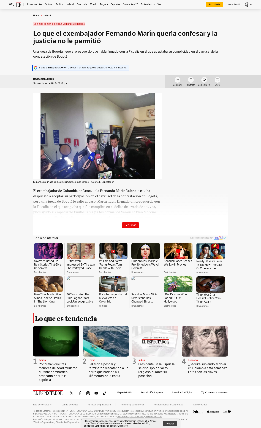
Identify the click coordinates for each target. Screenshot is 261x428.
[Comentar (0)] (204, 80)
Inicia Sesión (234, 4)
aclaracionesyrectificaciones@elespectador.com (139, 416)
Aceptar (170, 423)
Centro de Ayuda (70, 404)
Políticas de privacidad (99, 404)
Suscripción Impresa (152, 392)
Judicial (42, 360)
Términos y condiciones (132, 404)
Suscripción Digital (182, 392)
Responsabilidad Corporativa (168, 404)
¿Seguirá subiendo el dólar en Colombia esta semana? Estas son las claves (207, 368)
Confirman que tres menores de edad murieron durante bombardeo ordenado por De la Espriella (58, 372)
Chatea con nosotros (216, 392)
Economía (193, 360)
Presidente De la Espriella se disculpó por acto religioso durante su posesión (156, 370)
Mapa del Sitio (124, 392)
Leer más (130, 225)
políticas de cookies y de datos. (113, 425)
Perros (92, 360)
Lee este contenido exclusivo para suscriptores (59, 23)
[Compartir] (177, 80)
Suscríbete (214, 4)
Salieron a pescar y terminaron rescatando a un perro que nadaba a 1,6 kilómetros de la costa (108, 370)
